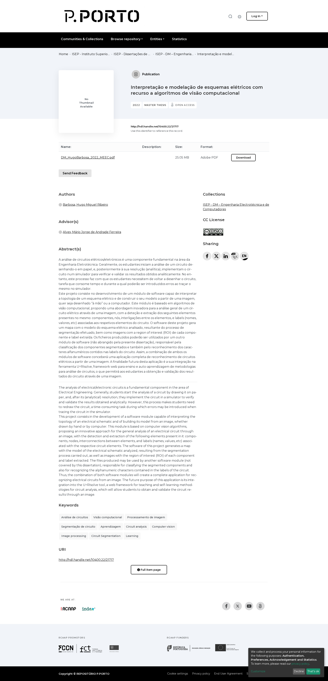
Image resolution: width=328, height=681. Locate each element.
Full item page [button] (150, 569)
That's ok (313, 671)
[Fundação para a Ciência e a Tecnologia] (81, 652)
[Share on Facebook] (207, 256)
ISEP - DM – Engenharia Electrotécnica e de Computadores (174, 54)
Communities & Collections (82, 39)
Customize (258, 671)
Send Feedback (75, 173)
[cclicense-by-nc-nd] (213, 230)
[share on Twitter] (216, 256)
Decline (299, 671)
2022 (136, 105)
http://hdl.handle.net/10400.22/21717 (155, 126)
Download (243, 157)
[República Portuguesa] (190, 651)
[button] (240, 16)
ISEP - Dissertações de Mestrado (133, 54)
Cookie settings (177, 673)
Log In (256, 16)
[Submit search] (230, 16)
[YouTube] (249, 606)
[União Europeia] (229, 651)
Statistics (179, 39)
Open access (185, 105)
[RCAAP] (260, 606)
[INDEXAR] (88, 608)
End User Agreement (228, 673)
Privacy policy (201, 673)
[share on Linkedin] (226, 256)
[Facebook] (226, 606)
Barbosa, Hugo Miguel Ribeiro (85, 204)
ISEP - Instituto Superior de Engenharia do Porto (91, 54)
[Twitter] (237, 606)
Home (63, 54)
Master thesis (155, 105)
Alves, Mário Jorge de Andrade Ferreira (92, 232)
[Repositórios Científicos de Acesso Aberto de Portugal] (68, 608)
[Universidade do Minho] (115, 652)
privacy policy (300, 663)
